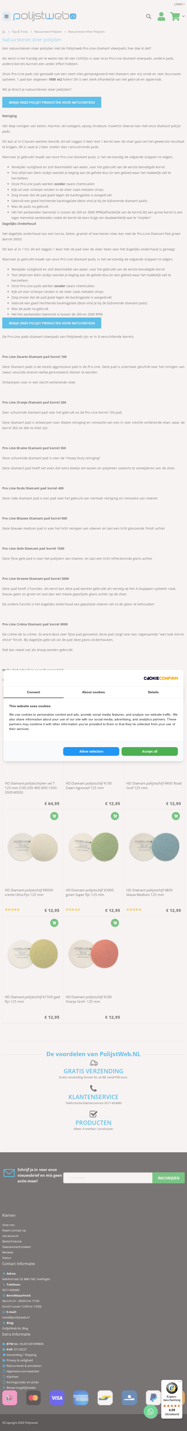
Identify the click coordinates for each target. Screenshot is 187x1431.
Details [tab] (153, 692)
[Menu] (179, 1382)
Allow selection (91, 751)
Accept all (149, 751)
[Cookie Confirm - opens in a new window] (161, 678)
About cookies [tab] (93, 692)
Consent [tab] (33, 692)
